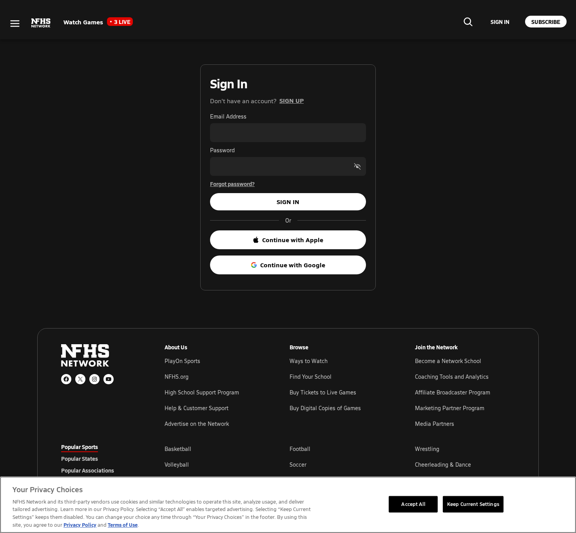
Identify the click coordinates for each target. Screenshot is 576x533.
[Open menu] (15, 23)
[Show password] (357, 166)
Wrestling (427, 449)
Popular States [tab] (79, 458)
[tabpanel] (340, 464)
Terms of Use (123, 524)
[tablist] (100, 458)
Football (300, 449)
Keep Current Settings (473, 503)
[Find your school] (468, 22)
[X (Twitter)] (80, 379)
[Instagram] (94, 379)
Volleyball (177, 464)
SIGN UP (291, 100)
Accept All (413, 503)
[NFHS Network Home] (41, 23)
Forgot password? (232, 184)
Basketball (178, 449)
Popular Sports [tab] (79, 446)
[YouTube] (108, 379)
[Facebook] (66, 379)
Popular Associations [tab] (87, 470)
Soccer (298, 464)
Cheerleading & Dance (443, 464)
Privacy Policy (79, 524)
